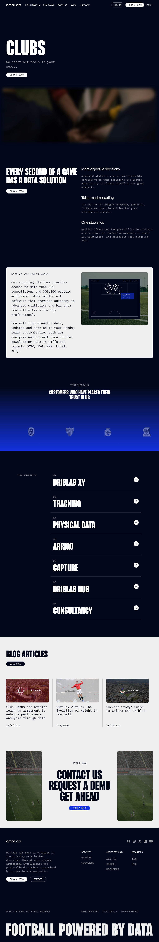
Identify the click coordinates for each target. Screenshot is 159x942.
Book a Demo (17, 879)
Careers (110, 864)
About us (111, 859)
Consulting (87, 862)
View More (15, 663)
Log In (117, 5)
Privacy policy (90, 911)
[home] (13, 5)
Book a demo (135, 5)
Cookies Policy (130, 911)
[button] (32, 5)
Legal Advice (109, 911)
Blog (134, 859)
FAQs (134, 864)
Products (86, 857)
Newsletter (112, 869)
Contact (38, 879)
